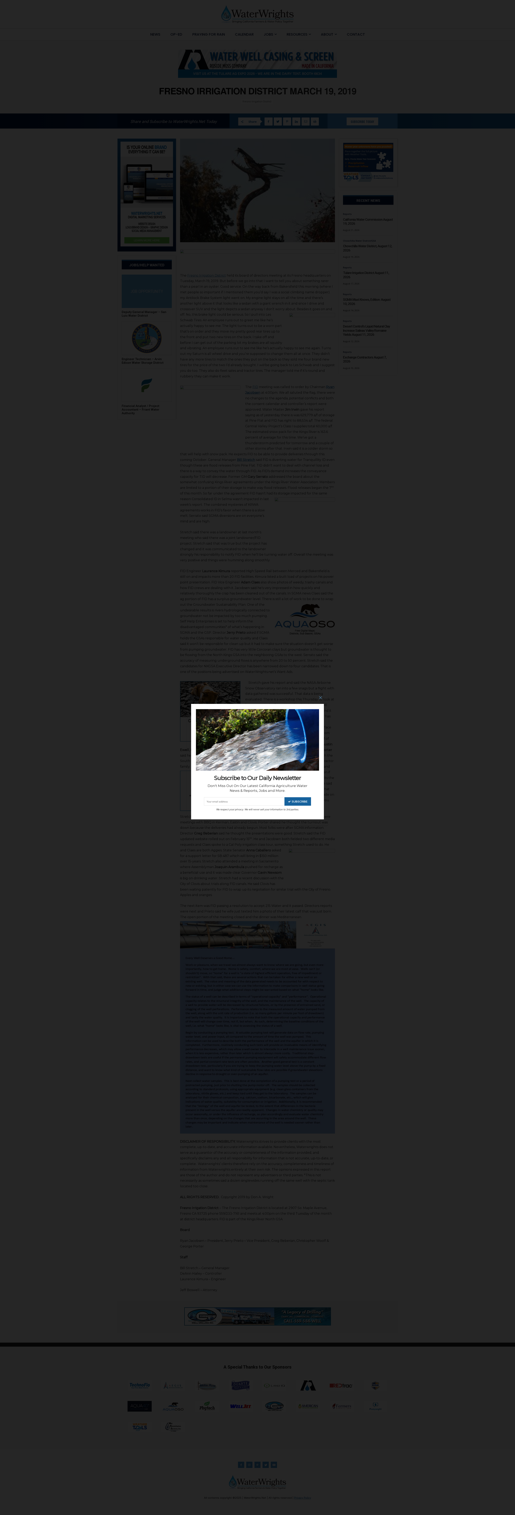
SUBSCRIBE (299, 801)
